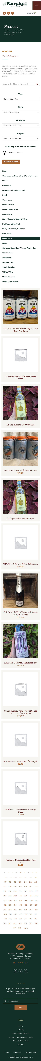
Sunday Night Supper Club (21, 1037)
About (20, 1030)
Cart (7, 1052)
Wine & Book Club (21, 1041)
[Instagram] (12, 13)
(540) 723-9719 (20, 963)
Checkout (17, 1052)
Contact (20, 1045)
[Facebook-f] (4, 13)
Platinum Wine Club (20, 1033)
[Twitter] (8, 13)
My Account (31, 1052)
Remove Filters (11, 162)
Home (20, 1026)
